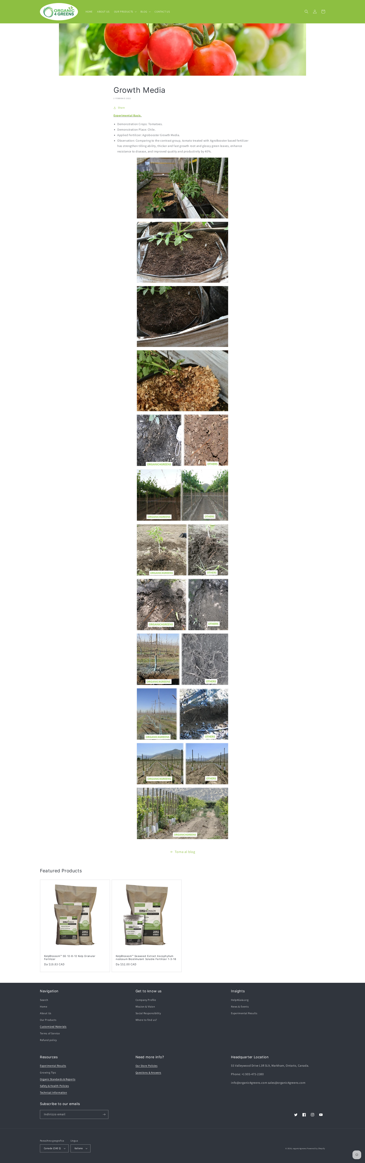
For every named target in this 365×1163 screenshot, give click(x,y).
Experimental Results (244, 1013)
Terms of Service (50, 1033)
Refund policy (48, 1040)
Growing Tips (48, 1072)
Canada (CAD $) (52, 1148)
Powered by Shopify (316, 1148)
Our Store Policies (147, 1065)
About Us (45, 1013)
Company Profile (146, 1000)
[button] (125, 12)
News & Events (240, 1006)
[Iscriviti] (104, 1114)
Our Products (48, 1020)
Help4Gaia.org (239, 1000)
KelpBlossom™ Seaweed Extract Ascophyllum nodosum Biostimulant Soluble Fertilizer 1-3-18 (146, 957)
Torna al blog (185, 852)
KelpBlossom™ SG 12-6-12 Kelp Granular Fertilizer (69, 957)
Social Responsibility (148, 1013)
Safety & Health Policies (54, 1086)
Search (44, 1000)
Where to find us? (146, 1020)
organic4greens (299, 1148)
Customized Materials (53, 1026)
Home (43, 1006)
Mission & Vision (145, 1006)
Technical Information (53, 1092)
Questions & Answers (148, 1072)
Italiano (79, 1148)
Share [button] (121, 107)
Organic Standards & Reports (57, 1079)
